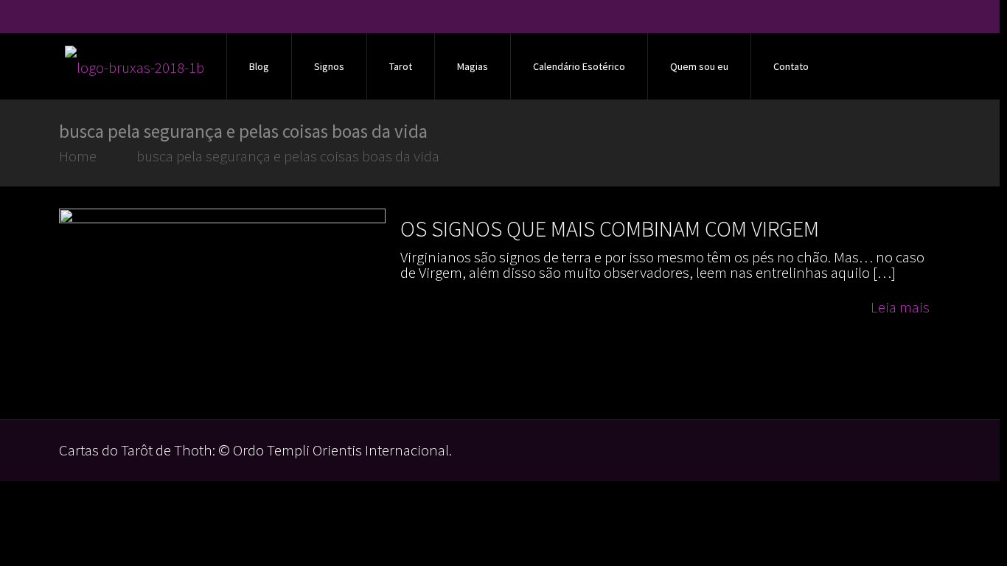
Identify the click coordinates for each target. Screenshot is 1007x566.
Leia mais (900, 307)
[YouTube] (913, 18)
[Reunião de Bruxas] (134, 66)
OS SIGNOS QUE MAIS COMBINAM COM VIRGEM (609, 228)
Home (78, 156)
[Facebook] (893, 18)
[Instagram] (933, 18)
